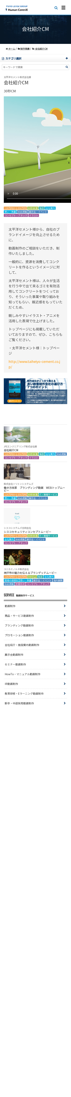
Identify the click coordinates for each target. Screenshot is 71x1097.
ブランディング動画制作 (19, 625)
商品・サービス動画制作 (19, 616)
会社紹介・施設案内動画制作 (22, 645)
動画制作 (10, 606)
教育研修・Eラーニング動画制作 (24, 693)
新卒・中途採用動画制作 (19, 703)
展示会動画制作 (14, 654)
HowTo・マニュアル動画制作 (22, 674)
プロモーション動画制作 (19, 635)
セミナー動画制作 (15, 664)
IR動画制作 (11, 684)
